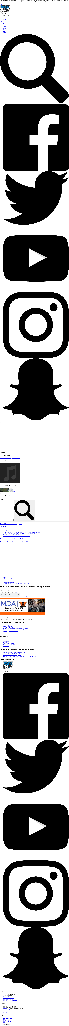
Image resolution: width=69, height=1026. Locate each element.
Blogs (4, 27)
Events (4, 26)
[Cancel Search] (0, 493)
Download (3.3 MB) (24, 596)
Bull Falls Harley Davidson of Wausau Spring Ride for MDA (16, 583)
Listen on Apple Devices (8, 999)
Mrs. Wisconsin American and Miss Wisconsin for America (15, 628)
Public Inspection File (7, 1021)
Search (2, 499)
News (4, 31)
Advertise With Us (7, 1009)
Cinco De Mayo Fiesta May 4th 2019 (11, 625)
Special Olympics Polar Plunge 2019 (10, 631)
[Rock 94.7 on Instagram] (36, 357)
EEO (4, 1022)
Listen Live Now (6, 996)
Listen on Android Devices (8, 998)
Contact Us (5, 1012)
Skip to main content (4, 4)
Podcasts (4, 28)
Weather (4, 32)
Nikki (17, 592)
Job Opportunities (6, 1011)
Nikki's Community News (8, 578)
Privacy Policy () (7, 1018)
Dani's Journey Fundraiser (8, 627)
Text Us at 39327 (6, 1008)
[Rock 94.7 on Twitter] (36, 224)
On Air (4, 25)
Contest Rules (6, 1020)
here (11, 617)
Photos (4, 29)
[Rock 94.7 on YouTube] (36, 291)
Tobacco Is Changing (7, 626)
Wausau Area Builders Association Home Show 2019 (14, 629)
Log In (4, 19)
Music (4, 23)
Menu (1, 21)
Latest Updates (6, 530)
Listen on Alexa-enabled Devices (10, 1000)
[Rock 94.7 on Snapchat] (36, 420)
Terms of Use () (7, 1019)
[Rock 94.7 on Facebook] (36, 170)
